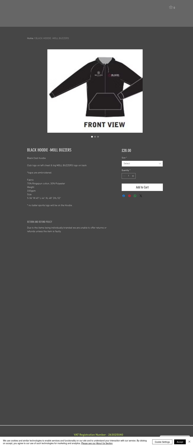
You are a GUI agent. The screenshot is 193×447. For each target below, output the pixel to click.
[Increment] (133, 176)
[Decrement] (124, 176)
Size (124, 158)
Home (30, 38)
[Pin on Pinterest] (129, 196)
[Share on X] (141, 196)
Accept (180, 441)
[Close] (189, 442)
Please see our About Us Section (97, 443)
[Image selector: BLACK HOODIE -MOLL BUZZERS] (91, 136)
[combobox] (142, 164)
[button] (173, 7)
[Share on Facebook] (123, 196)
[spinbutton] (128, 176)
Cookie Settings (162, 441)
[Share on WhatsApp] (135, 196)
